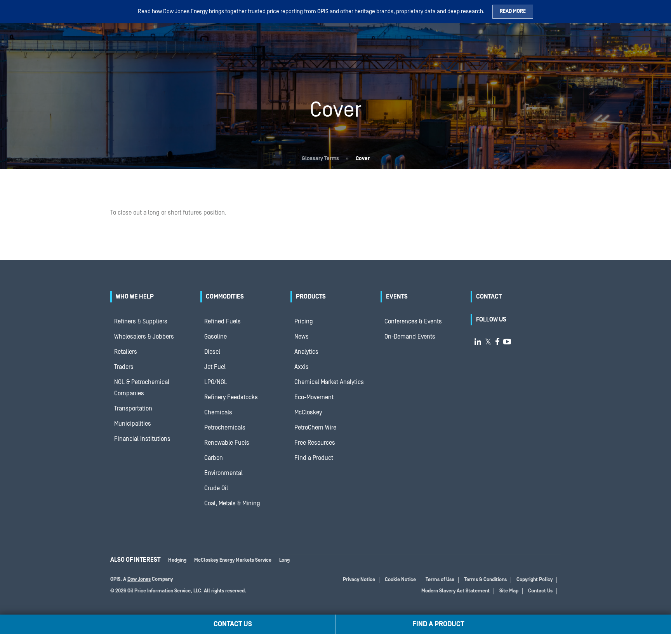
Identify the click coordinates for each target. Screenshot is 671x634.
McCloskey (308, 412)
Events (397, 296)
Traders (124, 366)
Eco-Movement (314, 397)
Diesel (212, 351)
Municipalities (132, 423)
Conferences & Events (413, 321)
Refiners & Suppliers (140, 321)
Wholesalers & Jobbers (144, 336)
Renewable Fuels (226, 442)
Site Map (508, 591)
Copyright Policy (534, 580)
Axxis (301, 366)
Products (311, 296)
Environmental (223, 473)
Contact (489, 296)
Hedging (177, 560)
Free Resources (314, 442)
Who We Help (135, 296)
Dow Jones (139, 579)
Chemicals (218, 412)
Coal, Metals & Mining (232, 503)
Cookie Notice (400, 580)
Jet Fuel (215, 366)
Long (284, 560)
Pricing (303, 321)
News (301, 336)
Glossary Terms (320, 158)
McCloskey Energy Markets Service (232, 560)
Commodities (225, 296)
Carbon (213, 457)
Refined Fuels (222, 321)
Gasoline (215, 336)
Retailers (125, 351)
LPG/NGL (215, 382)
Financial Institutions (142, 438)
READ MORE (513, 11)
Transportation (133, 408)
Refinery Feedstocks (231, 397)
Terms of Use (440, 580)
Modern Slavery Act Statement (455, 591)
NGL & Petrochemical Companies (141, 388)
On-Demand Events (409, 336)
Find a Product (313, 457)
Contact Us (540, 591)
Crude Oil (216, 488)
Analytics (306, 351)
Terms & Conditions (485, 580)
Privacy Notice (359, 580)
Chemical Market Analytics (329, 382)
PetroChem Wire (315, 427)
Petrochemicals (224, 427)
